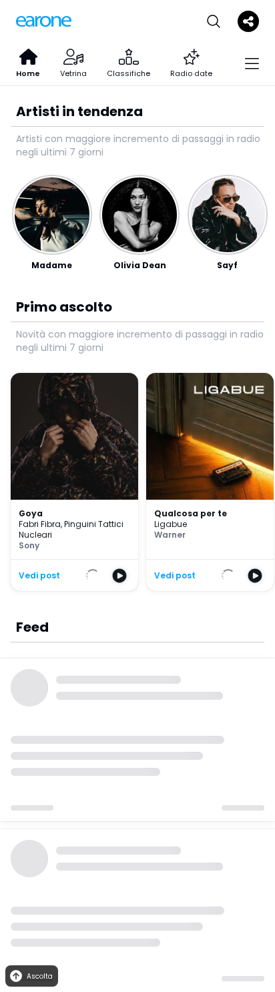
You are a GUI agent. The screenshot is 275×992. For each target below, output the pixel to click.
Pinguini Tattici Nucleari (71, 529)
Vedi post (39, 575)
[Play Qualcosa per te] (255, 575)
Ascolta (40, 976)
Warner (170, 534)
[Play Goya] (119, 575)
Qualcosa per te (190, 513)
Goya (31, 513)
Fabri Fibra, (41, 524)
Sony (29, 545)
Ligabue (170, 524)
